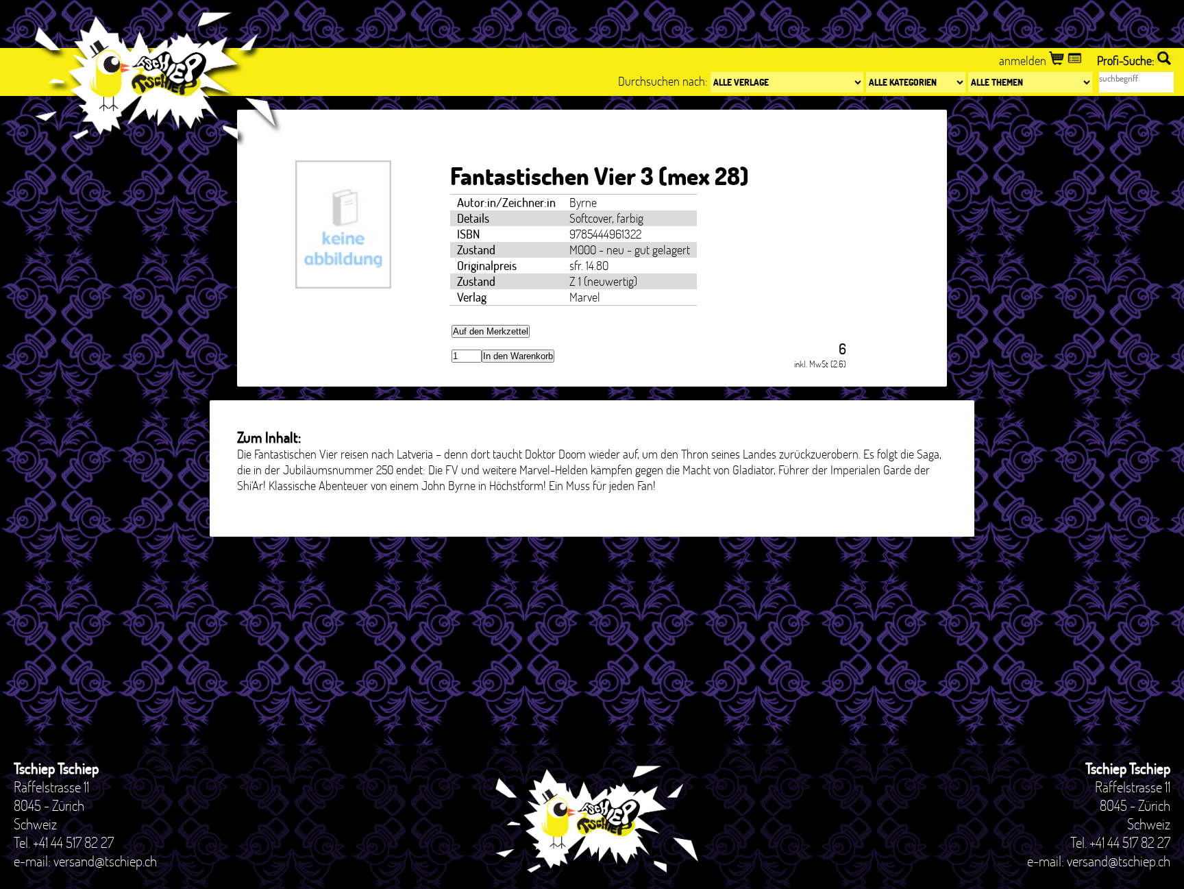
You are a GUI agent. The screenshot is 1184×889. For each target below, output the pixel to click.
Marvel (584, 297)
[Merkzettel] (1076, 61)
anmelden (1024, 61)
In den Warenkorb (518, 356)
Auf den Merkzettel (490, 331)
